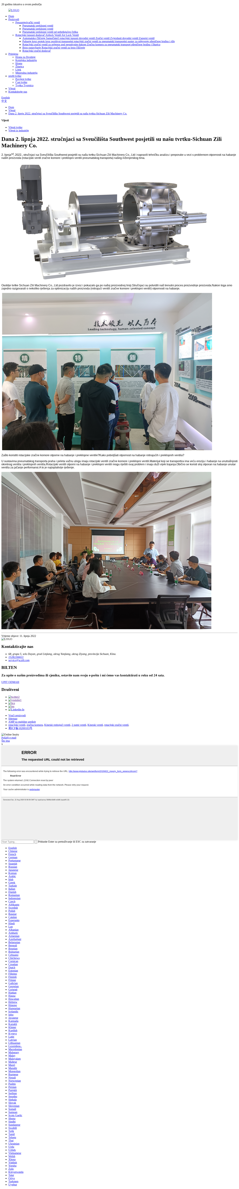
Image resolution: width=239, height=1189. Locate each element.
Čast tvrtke (21, 82)
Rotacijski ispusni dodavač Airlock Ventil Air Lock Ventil (47, 35)
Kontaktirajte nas (17, 91)
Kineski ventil (95, 724)
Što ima (5, 740)
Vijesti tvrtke (15, 127)
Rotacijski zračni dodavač (36, 50)
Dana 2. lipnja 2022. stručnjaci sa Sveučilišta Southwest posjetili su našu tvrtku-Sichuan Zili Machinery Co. (67, 113)
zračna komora (35, 724)
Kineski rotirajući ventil (57, 724)
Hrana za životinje (25, 57)
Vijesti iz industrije (18, 130)
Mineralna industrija (26, 72)
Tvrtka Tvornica (24, 85)
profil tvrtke (14, 75)
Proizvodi (13, 19)
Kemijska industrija (26, 60)
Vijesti (11, 88)
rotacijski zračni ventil (116, 724)
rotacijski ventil (16, 724)
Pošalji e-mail (8, 737)
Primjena (13, 53)
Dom (11, 16)
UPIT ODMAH (10, 682)
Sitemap (12, 718)
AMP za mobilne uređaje (22, 721)
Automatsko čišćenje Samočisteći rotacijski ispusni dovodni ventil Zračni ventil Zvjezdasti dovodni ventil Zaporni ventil (88, 38)
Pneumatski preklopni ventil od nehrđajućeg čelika (50, 31)
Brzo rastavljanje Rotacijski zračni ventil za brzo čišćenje (53, 47)
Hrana (18, 63)
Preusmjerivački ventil (27, 22)
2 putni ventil (79, 724)
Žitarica (19, 66)
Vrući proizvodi (17, 715)
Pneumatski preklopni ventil (37, 25)
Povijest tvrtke (23, 79)
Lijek (18, 69)
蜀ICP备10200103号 (20, 728)
